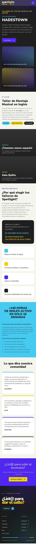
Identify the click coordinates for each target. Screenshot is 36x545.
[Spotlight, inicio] (7, 3)
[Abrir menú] (33, 3)
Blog (3, 530)
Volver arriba (30, 540)
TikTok (23, 530)
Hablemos (7, 508)
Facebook (24, 524)
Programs (4, 527)
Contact (4, 521)
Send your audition (16, 479)
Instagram (24, 521)
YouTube (23, 527)
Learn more (7, 40)
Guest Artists (5, 533)
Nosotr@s (4, 524)
